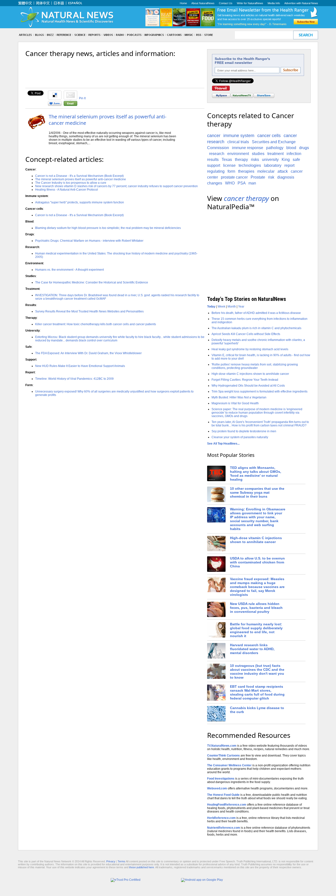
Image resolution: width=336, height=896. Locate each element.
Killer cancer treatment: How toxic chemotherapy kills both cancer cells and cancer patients (95, 324)
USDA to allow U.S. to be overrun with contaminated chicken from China (257, 562)
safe (296, 159)
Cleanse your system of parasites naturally (240, 437)
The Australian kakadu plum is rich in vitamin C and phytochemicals (256, 328)
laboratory (272, 165)
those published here (141, 867)
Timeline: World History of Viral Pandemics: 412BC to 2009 (74, 378)
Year (241, 306)
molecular (266, 171)
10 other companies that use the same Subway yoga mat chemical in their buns (257, 492)
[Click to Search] (305, 35)
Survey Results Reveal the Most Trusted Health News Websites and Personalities (89, 311)
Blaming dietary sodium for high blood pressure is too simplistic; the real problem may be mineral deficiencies (108, 228)
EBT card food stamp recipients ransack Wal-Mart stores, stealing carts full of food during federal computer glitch (257, 692)
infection (294, 154)
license (229, 165)
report (289, 165)
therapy (241, 159)
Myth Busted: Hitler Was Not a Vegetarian (239, 397)
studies (258, 154)
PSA (241, 183)
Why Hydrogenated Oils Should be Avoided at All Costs (248, 385)
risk (271, 177)
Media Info (274, 3)
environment (238, 154)
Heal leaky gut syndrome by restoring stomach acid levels (250, 349)
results (213, 159)
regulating (216, 171)
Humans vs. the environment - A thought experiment (69, 269)
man (252, 183)
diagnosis (285, 177)
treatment (275, 154)
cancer (213, 135)
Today (211, 306)
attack (282, 171)
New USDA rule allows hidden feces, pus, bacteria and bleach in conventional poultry (256, 608)
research (216, 154)
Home (183, 3)
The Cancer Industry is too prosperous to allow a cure (70, 182)
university (270, 159)
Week (221, 306)
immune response (247, 148)
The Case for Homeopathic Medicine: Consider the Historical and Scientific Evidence (91, 282)
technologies (250, 165)
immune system (238, 135)
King (286, 159)
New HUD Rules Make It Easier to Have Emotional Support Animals (80, 366)
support (213, 165)
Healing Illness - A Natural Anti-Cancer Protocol (66, 189)
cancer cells (269, 135)
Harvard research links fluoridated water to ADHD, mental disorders (252, 649)
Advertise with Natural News (301, 3)
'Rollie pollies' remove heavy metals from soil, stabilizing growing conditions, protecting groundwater (255, 366)
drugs (304, 148)
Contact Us (225, 3)
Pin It (82, 98)
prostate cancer (234, 177)
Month (232, 306)
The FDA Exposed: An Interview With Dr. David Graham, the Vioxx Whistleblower (88, 353)
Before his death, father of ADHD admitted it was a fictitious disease (256, 313)
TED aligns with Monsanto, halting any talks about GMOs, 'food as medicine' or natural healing (255, 473)
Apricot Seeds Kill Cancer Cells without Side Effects (246, 334)
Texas (227, 159)
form (231, 171)
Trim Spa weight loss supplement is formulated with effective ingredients (259, 391)
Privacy (110, 861)
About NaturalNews (202, 3)
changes (214, 183)
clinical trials (238, 142)
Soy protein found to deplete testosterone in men (244, 431)
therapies (246, 171)
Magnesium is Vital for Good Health (235, 403)
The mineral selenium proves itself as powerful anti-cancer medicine (107, 119)
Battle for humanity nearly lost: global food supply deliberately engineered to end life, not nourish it (256, 630)
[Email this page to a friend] (70, 105)
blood (291, 148)
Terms (121, 861)
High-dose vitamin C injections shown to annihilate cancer (250, 374)
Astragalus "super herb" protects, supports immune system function (79, 202)
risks (255, 159)
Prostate (258, 177)
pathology (274, 148)
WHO (230, 183)
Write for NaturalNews (250, 3)
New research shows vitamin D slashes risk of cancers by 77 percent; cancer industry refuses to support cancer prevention (116, 186)
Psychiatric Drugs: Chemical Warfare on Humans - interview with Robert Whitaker (89, 240)
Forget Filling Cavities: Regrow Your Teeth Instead (245, 379)
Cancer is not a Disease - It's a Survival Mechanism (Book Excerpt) (79, 176)
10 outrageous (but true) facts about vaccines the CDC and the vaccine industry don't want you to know (257, 671)
